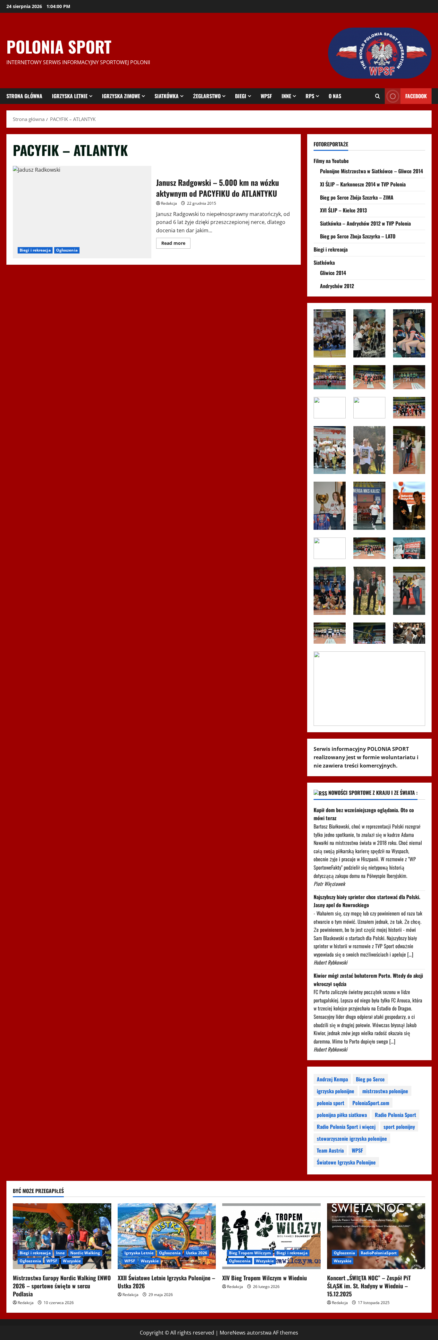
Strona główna (24, 96)
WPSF (266, 96)
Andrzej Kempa (332, 1079)
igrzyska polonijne (335, 1091)
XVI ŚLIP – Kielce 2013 (343, 210)
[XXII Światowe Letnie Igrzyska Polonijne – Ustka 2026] (167, 1236)
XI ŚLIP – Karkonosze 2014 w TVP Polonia (363, 184)
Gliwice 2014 (333, 273)
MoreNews (233, 1332)
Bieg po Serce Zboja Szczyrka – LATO (357, 236)
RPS (310, 96)
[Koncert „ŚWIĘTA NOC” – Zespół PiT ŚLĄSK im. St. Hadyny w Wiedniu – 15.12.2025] (376, 1236)
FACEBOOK (416, 96)
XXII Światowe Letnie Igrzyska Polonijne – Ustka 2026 (166, 1282)
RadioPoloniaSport (379, 1253)
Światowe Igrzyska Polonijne (346, 1162)
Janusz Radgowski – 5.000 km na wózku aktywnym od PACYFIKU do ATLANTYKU (82, 212)
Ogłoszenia (67, 250)
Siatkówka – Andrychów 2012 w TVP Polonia (365, 223)
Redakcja (169, 203)
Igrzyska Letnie (70, 96)
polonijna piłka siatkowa (342, 1115)
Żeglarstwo (207, 96)
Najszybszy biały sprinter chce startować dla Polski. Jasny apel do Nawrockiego (367, 901)
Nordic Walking (85, 1253)
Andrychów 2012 (337, 286)
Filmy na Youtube (331, 161)
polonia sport (330, 1103)
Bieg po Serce (370, 1079)
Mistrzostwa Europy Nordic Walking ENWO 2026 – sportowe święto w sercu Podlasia (62, 1286)
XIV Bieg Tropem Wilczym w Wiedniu (264, 1278)
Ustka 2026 (196, 1253)
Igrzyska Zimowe (121, 96)
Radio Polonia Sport (395, 1115)
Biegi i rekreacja (35, 250)
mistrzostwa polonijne (385, 1091)
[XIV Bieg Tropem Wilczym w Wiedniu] (271, 1236)
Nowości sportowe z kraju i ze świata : (372, 792)
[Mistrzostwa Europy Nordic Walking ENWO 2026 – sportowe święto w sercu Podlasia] (62, 1236)
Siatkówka (167, 96)
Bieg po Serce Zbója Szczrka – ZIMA (356, 197)
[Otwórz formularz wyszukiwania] (377, 96)
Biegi (240, 96)
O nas (335, 96)
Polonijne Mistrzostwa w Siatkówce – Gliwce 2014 (371, 171)
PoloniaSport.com (370, 1103)
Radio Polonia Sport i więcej (346, 1126)
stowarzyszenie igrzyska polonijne (352, 1138)
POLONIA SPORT (58, 46)
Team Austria (330, 1150)
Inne (286, 96)
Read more (175, 244)
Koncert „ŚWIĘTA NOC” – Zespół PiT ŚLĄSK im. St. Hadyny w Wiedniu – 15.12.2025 (369, 1286)
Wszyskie (72, 1261)
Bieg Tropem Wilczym (250, 1253)
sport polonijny (399, 1126)
